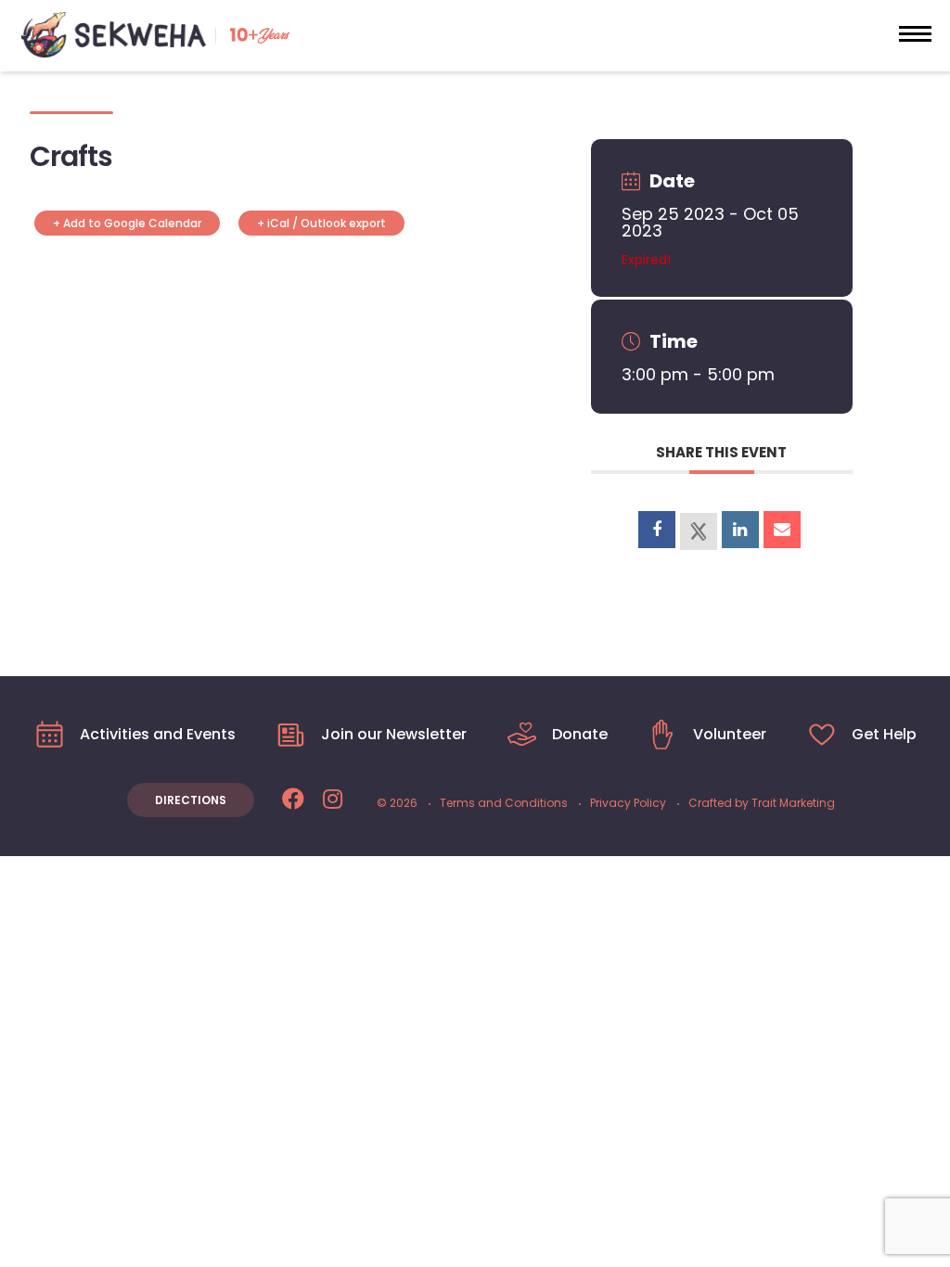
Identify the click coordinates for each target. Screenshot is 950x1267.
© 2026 (397, 803)
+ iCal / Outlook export (321, 223)
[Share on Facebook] (656, 529)
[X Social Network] (698, 531)
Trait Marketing (793, 803)
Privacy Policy (628, 803)
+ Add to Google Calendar (127, 223)
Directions (190, 800)
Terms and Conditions (504, 803)
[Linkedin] (740, 529)
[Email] (782, 529)
